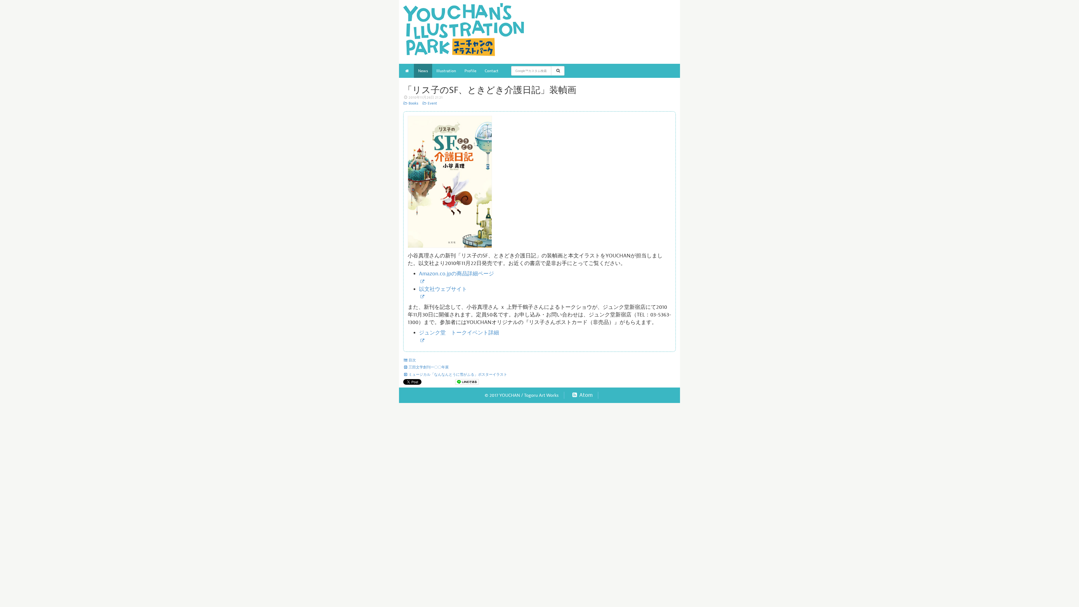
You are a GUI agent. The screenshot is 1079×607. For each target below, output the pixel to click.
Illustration (446, 70)
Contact (491, 70)
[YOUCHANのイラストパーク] (469, 32)
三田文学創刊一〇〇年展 (428, 367)
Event (432, 103)
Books (413, 103)
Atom (585, 395)
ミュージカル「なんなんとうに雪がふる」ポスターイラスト (457, 374)
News (423, 70)
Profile (470, 70)
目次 (412, 360)
